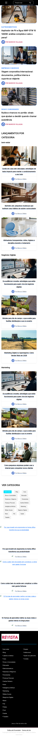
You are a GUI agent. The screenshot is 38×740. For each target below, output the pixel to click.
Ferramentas (25, 499)
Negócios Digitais (22, 510)
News (6, 513)
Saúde (22, 513)
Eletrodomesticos (8, 668)
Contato (26, 659)
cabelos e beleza (8, 655)
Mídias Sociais (9, 510)
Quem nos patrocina (30, 655)
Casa (24, 492)
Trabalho (7, 517)
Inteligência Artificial (10, 506)
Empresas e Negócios (10, 499)
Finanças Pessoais (10, 502)
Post (4, 710)
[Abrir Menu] (6, 2)
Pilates (5, 707)
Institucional (27, 652)
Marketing (23, 506)
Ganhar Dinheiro (24, 502)
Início (4, 684)
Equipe (26, 649)
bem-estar (7, 492)
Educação (24, 495)
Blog (17, 492)
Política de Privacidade (14, 730)
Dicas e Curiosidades (10, 495)
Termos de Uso (26, 730)
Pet (14, 513)
